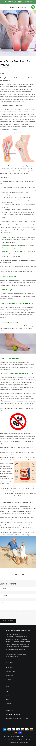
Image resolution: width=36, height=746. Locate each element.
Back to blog (19, 574)
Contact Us (9, 704)
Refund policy (29, 736)
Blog (7, 691)
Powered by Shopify (19, 736)
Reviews (8, 680)
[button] (2, 7)
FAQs (7, 695)
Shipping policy (27, 739)
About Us (8, 699)
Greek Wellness (11, 736)
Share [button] (3, 73)
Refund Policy (10, 675)
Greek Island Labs (29, 382)
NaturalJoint (4, 387)
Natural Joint (4, 447)
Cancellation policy (24, 742)
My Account (9, 667)
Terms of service (18, 739)
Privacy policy (9, 739)
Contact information (13, 742)
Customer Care (10, 671)
